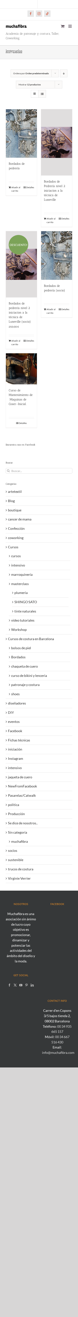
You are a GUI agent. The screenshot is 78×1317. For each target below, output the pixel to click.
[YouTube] (20, 985)
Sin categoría (17, 832)
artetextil (15, 491)
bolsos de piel (21, 648)
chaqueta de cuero (24, 666)
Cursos (13, 547)
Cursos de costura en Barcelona (31, 639)
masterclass (20, 584)
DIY (11, 712)
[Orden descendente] (63, 73)
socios (12, 850)
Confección (16, 528)
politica (13, 805)
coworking (15, 538)
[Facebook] (9, 985)
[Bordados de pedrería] (21, 133)
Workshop (19, 629)
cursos (16, 556)
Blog (11, 501)
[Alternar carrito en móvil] (63, 26)
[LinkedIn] (32, 985)
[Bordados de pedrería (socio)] (56, 255)
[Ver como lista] (42, 94)
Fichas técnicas (19, 740)
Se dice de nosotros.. (23, 823)
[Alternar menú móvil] (70, 26)
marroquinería (22, 574)
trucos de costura (20, 869)
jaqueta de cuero (20, 777)
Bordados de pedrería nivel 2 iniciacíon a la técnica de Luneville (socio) (20, 312)
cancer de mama (19, 519)
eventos (14, 721)
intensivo (18, 565)
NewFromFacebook (22, 786)
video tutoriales (22, 620)
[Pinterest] (26, 985)
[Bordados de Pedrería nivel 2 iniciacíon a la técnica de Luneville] (56, 142)
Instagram (15, 758)
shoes (15, 694)
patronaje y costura (25, 685)
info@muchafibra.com (58, 1052)
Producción (16, 814)
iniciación (15, 749)
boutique (14, 510)
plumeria (21, 593)
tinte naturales (25, 611)
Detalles (30, 187)
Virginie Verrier (19, 878)
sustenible (15, 860)
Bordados (18, 657)
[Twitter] (15, 985)
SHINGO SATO (25, 602)
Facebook (15, 731)
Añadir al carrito (15, 189)
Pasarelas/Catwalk (22, 795)
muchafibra (19, 841)
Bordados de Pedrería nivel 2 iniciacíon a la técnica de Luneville (54, 190)
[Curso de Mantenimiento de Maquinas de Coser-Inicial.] (21, 368)
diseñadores (17, 703)
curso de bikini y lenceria (29, 675)
